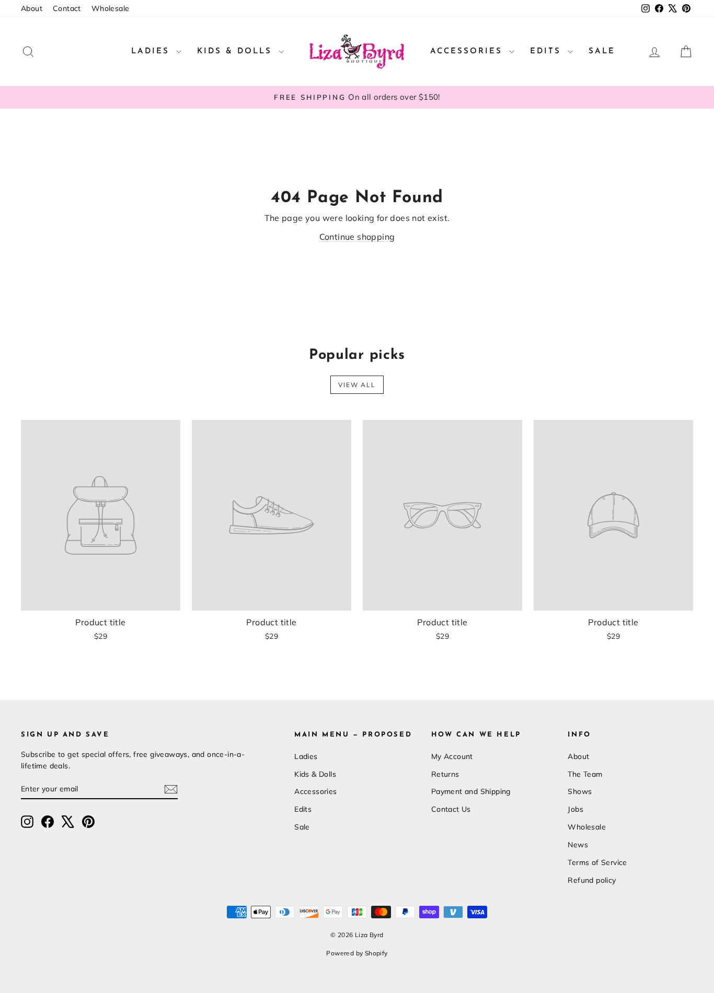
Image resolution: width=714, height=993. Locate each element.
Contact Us (451, 809)
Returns (445, 774)
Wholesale (110, 8)
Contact (67, 8)
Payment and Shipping (471, 791)
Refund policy (592, 880)
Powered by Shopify (356, 953)
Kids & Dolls (236, 51)
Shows (580, 791)
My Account (452, 756)
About (31, 8)
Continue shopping (357, 236)
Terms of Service (597, 862)
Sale (602, 51)
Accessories (468, 51)
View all (357, 385)
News (578, 844)
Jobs (575, 809)
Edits (547, 51)
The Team (585, 774)
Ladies (152, 51)
